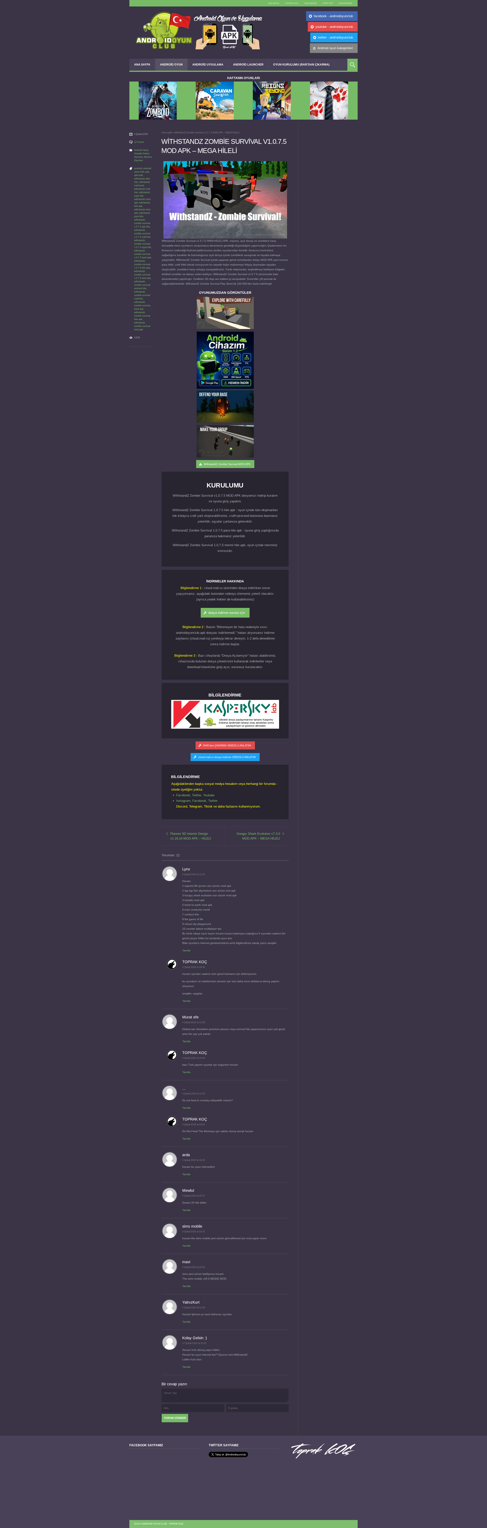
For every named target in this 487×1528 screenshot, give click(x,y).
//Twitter (327, 3)
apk (147, 171)
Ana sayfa (273, 3)
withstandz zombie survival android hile (142, 285)
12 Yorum (139, 142)
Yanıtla (186, 950)
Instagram (183, 801)
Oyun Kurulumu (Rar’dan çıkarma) (301, 64)
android (138, 168)
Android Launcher (248, 64)
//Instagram (345, 3)
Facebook (183, 795)
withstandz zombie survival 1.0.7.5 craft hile (142, 233)
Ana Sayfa (142, 64)
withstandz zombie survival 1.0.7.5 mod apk (142, 274)
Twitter (196, 795)
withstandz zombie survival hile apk (142, 316)
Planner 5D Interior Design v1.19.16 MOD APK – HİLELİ (190, 836)
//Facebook (310, 3)
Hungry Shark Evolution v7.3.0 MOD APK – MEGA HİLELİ (258, 836)
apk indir (138, 175)
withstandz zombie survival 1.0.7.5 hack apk (142, 254)
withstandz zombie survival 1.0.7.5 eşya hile (142, 244)
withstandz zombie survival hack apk (142, 305)
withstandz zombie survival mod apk (142, 326)
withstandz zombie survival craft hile (142, 295)
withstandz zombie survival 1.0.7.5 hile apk (142, 264)
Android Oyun (171, 64)
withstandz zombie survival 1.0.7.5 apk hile (142, 223)
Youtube (208, 795)
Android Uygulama (207, 64)
